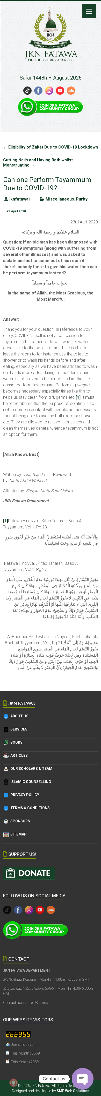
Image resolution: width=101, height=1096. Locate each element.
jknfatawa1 (20, 199)
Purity (82, 199)
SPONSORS (19, 821)
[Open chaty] (82, 1079)
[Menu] (89, 11)
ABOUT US (18, 716)
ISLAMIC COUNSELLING (30, 782)
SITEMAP (18, 834)
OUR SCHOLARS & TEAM (30, 769)
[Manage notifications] (13, 1082)
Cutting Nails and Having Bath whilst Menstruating (38, 163)
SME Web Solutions (73, 1091)
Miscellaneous (60, 199)
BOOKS (16, 742)
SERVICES (18, 729)
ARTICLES (18, 755)
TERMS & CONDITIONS (29, 808)
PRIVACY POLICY (24, 795)
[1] (78, 397)
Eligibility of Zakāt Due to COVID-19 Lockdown (50, 147)
